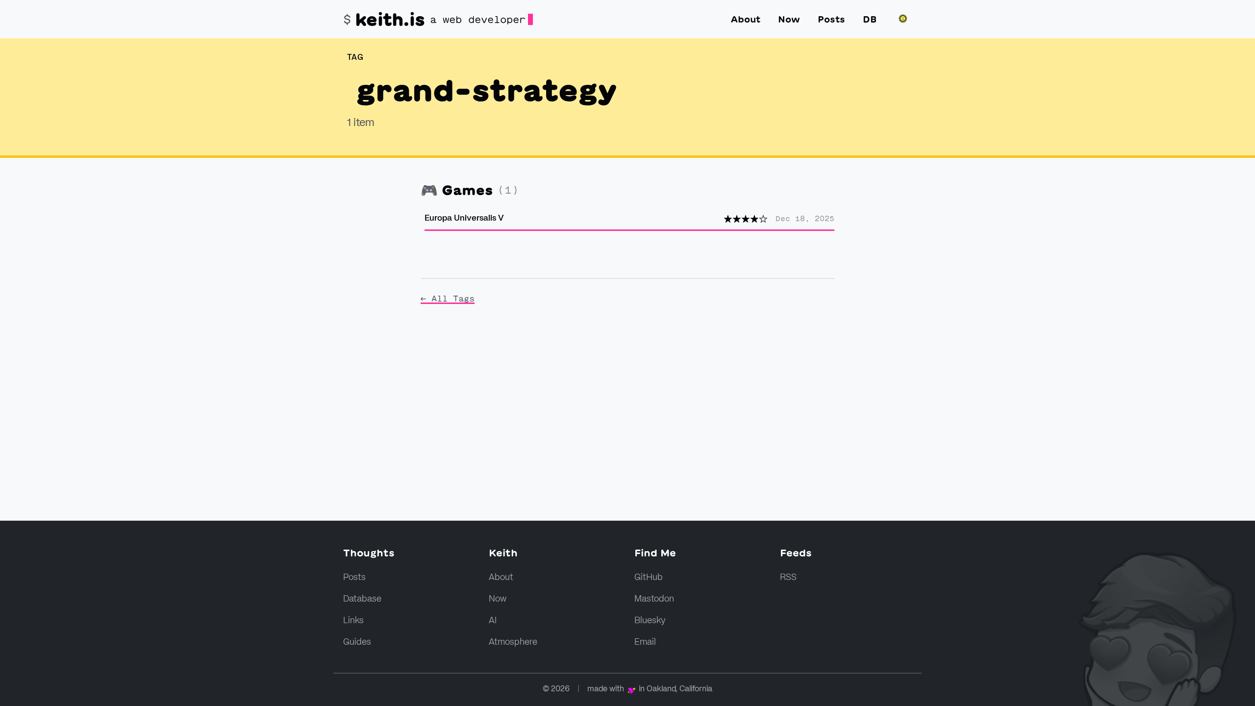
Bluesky (650, 620)
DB (870, 19)
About (745, 19)
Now (789, 19)
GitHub (648, 577)
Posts (831, 19)
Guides (357, 642)
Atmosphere (513, 642)
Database (362, 599)
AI (493, 620)
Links (353, 620)
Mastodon (654, 599)
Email (645, 642)
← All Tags (448, 299)
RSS (788, 577)
